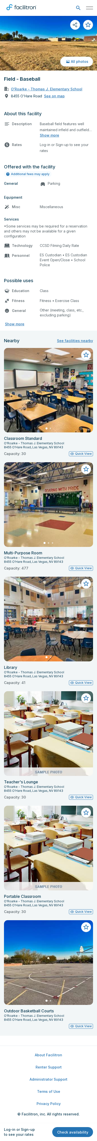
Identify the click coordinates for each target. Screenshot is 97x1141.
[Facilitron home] (21, 11)
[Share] (75, 25)
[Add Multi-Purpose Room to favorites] (86, 469)
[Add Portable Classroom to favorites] (86, 813)
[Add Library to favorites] (86, 584)
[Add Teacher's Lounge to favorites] (86, 698)
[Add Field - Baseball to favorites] (88, 25)
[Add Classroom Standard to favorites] (86, 355)
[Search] (78, 8)
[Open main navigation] (89, 7)
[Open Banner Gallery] (48, 43)
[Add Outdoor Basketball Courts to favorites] (86, 927)
